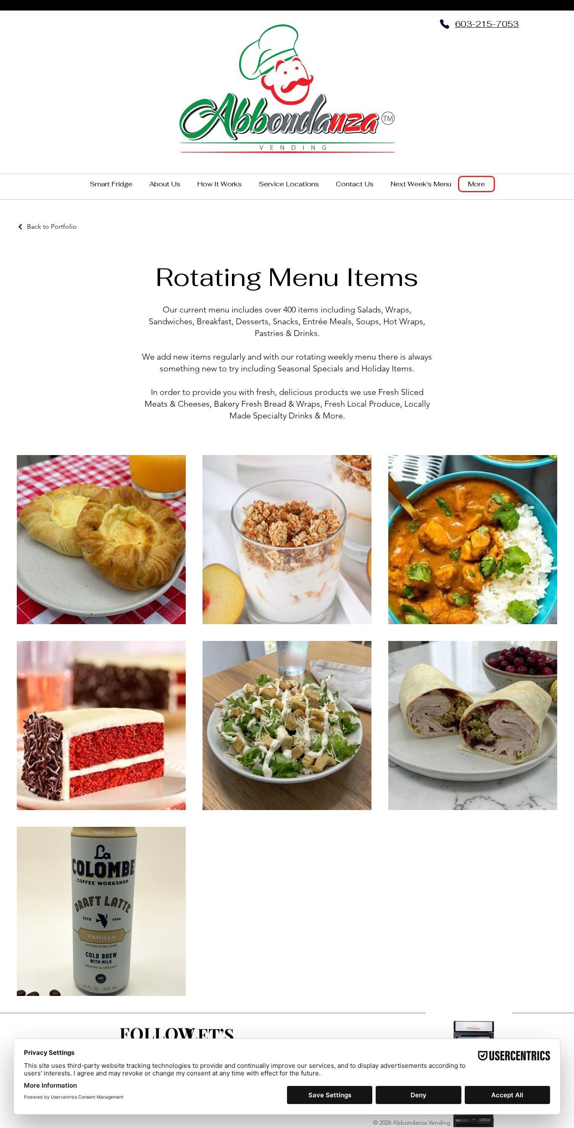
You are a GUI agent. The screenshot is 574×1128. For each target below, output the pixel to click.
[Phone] (444, 24)
